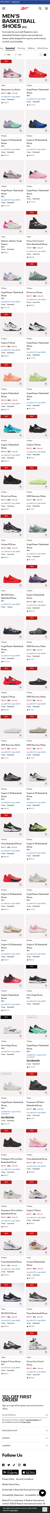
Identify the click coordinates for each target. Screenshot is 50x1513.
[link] (3, 1465)
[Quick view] (20, 80)
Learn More (14, 1510)
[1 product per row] (41, 55)
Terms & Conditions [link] (24, 1479)
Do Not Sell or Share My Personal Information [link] (22, 1490)
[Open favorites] (42, 1492)
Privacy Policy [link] (8, 1479)
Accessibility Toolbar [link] (34, 1495)
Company (6, 1446)
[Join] (44, 1415)
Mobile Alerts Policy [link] (11, 1484)
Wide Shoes (42, 48)
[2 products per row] (45, 55)
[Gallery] (12, 71)
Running (21, 48)
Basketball (10, 99)
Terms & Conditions (32, 1420)
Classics (10, 607)
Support (6, 1438)
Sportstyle (36, 254)
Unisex (3, 99)
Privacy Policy (26, 1422)
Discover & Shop (9, 1431)
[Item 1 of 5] (38, 71)
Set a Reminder (33, 1061)
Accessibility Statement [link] (13, 1495)
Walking (31, 48)
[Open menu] (3, 8)
